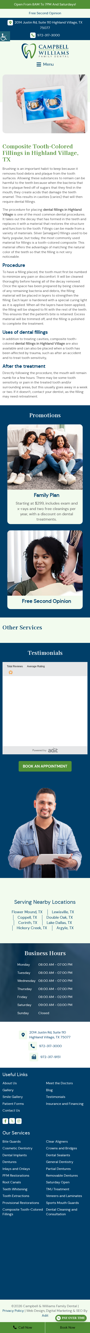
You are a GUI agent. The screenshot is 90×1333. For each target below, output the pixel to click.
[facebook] (5, 1121)
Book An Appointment (45, 766)
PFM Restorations (16, 1175)
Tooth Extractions (16, 1196)
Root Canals (12, 1182)
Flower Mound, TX (27, 912)
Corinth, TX (27, 922)
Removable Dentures (62, 1175)
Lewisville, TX (63, 912)
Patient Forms (13, 1103)
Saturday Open (57, 1182)
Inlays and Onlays (16, 1169)
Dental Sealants (58, 1155)
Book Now (67, 1327)
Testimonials (55, 1097)
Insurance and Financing (65, 1103)
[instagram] (19, 1121)
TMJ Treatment (57, 1189)
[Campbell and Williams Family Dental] (45, 51)
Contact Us (11, 1110)
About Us (10, 1083)
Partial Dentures (58, 1169)
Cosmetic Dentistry (17, 1148)
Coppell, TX (27, 917)
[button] (53, 750)
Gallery (8, 1090)
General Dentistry (59, 1162)
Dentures (10, 1162)
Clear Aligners (57, 1141)
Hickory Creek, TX (32, 928)
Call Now (25, 1327)
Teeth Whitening (15, 1189)
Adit (45, 1315)
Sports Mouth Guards (62, 1203)
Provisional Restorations (21, 1203)
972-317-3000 (50, 1046)
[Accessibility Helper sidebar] (5, 36)
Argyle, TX (65, 928)
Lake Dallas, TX (59, 922)
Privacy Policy (13, 1311)
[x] (12, 1121)
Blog (49, 1090)
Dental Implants (15, 1155)
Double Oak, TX (59, 917)
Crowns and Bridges (61, 1148)
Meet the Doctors (59, 1083)
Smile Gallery (13, 1097)
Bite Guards (12, 1141)
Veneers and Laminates (64, 1196)
